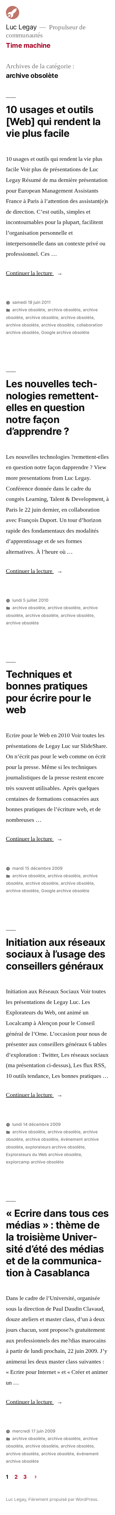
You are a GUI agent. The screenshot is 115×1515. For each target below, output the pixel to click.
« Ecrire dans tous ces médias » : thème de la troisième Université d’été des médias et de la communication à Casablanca (57, 1243)
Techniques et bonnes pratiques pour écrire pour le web (48, 692)
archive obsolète (28, 309)
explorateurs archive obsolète (55, 1147)
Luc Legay (21, 27)
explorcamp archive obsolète (35, 1162)
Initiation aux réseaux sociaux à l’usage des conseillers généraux (55, 954)
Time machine (28, 45)
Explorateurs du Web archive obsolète (43, 1154)
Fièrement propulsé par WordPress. (63, 1499)
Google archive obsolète (65, 332)
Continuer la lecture (34, 273)
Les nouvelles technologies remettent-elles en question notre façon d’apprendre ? (52, 407)
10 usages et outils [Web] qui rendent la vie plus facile (53, 121)
